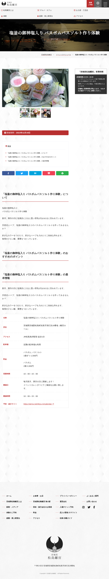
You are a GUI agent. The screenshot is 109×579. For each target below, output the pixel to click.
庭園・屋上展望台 (46, 16)
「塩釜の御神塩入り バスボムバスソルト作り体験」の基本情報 (27, 161)
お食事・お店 (38, 496)
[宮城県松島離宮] (9, 4)
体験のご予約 (11, 512)
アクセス (79, 16)
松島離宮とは (8, 10)
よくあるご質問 (92, 496)
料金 (35, 512)
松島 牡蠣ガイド (66, 518)
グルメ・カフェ (46, 10)
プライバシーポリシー (68, 496)
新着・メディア (12, 507)
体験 (5, 16)
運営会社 (63, 501)
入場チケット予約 (66, 507)
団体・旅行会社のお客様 (42, 507)
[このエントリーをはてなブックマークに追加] (35, 173)
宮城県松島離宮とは (14, 501)
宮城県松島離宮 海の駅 (42, 501)
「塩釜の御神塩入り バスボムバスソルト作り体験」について (26, 153)
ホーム (8, 496)
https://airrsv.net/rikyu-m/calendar (38, 404)
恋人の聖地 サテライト (68, 512)
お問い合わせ (92, 501)
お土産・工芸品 (82, 10)
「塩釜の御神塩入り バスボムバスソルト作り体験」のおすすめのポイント (31, 157)
